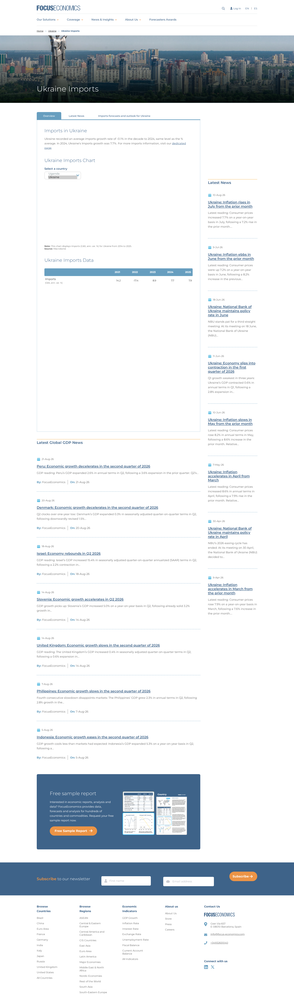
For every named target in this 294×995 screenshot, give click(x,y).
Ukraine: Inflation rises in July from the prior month (230, 204)
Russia (41, 961)
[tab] (49, 116)
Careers (169, 929)
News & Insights (102, 19)
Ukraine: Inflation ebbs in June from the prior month (231, 257)
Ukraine (52, 31)
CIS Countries (87, 940)
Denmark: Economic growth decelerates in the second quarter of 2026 (97, 508)
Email (167, 874)
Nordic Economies (90, 975)
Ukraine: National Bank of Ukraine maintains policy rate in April (230, 532)
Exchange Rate (131, 934)
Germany (42, 939)
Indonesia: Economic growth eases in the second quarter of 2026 (92, 737)
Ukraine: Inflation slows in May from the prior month (230, 422)
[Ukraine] (62, 177)
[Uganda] (62, 173)
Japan (40, 956)
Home (40, 31)
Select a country (55, 168)
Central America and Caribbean (91, 933)
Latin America (87, 956)
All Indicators (130, 959)
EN (247, 8)
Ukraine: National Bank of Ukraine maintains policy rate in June (230, 311)
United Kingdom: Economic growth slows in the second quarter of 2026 (98, 645)
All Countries (44, 977)
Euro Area (43, 928)
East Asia (84, 945)
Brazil (40, 918)
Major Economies (90, 962)
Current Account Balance (132, 952)
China (40, 923)
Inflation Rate (130, 923)
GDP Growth (130, 918)
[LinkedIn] (206, 967)
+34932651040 (219, 942)
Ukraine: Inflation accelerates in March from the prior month (230, 589)
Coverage (73, 19)
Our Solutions (46, 19)
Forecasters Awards (162, 19)
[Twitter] (212, 967)
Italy (39, 950)
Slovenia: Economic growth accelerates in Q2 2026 (80, 599)
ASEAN (83, 918)
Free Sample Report (71, 831)
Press (168, 924)
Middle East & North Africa (91, 969)
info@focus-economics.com (228, 934)
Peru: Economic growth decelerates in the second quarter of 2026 (93, 466)
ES (255, 8)
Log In (237, 8)
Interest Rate (130, 928)
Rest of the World (90, 981)
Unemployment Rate (135, 939)
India (40, 945)
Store (168, 918)
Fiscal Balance (130, 945)
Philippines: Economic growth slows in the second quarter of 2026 (94, 691)
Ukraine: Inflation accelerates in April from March (229, 476)
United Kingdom (47, 967)
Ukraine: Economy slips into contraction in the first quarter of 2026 (231, 367)
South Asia (85, 986)
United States (45, 972)
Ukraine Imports (70, 31)
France (41, 934)
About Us (131, 19)
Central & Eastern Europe (90, 925)
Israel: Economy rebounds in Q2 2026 (69, 554)
